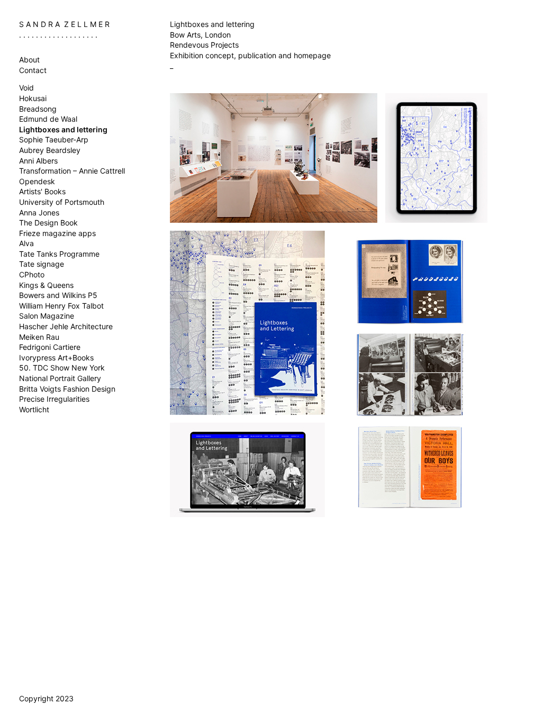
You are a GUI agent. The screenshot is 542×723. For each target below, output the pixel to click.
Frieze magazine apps (57, 233)
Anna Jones (39, 212)
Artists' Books (42, 191)
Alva (26, 243)
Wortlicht (34, 409)
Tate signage (41, 263)
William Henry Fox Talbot (61, 305)
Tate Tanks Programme (59, 253)
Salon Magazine (46, 315)
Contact (33, 70)
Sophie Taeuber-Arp (53, 139)
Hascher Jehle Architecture (66, 326)
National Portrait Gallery (60, 378)
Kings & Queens (46, 285)
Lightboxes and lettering (63, 129)
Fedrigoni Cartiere (49, 346)
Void (26, 87)
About (29, 59)
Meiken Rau (39, 336)
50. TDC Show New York (62, 367)
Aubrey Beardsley (49, 150)
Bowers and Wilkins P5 (58, 295)
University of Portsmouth (61, 201)
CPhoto (31, 274)
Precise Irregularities (54, 398)
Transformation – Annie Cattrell (72, 170)
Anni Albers (38, 160)
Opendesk (37, 181)
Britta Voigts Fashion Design (67, 388)
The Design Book (48, 222)
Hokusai (33, 98)
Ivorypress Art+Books (56, 357)
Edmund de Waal (48, 118)
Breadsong (38, 108)
